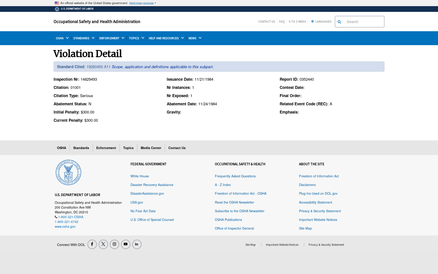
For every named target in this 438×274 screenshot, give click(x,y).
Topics (128, 147)
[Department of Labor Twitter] (103, 244)
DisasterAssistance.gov (147, 193)
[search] (339, 21)
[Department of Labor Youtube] (125, 244)
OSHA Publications (228, 219)
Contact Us (266, 21)
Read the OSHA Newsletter (234, 202)
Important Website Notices (318, 219)
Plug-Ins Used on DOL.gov (318, 193)
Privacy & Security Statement (320, 211)
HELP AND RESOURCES (164, 38)
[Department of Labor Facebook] (92, 244)
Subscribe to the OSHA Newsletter (239, 211)
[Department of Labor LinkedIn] (137, 244)
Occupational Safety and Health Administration (97, 21)
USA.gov (136, 202)
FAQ (282, 21)
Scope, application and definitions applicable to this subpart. (163, 66)
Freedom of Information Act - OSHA (240, 193)
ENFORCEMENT (109, 38)
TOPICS (134, 38)
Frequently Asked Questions (235, 176)
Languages (323, 21)
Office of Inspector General (234, 228)
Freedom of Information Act (319, 176)
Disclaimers (307, 184)
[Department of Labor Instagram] (114, 244)
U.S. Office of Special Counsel (152, 219)
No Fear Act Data (143, 211)
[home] (68, 171)
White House (139, 176)
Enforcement (106, 147)
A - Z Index (223, 184)
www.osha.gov (65, 226)
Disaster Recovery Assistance (151, 184)
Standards (81, 147)
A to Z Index (297, 21)
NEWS (193, 38)
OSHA (60, 38)
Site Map (305, 228)
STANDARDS (81, 38)
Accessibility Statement (315, 202)
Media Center (151, 147)
